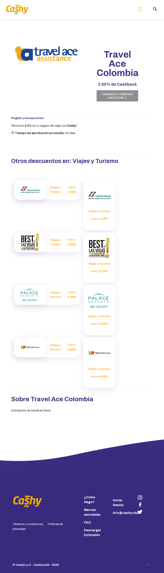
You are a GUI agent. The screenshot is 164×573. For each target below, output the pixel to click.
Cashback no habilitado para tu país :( (117, 95)
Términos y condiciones (28, 524)
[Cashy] (17, 9)
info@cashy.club (126, 512)
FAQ (87, 522)
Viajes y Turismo (95, 161)
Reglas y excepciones (27, 118)
